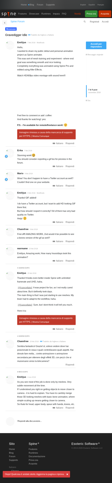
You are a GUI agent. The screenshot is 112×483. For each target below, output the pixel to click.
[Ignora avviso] (67, 474)
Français (101, 5)
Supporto (50, 5)
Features (22, 14)
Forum (40, 5)
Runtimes (46, 14)
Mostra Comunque (41, 136)
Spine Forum (18, 21)
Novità (77, 14)
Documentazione (37, 456)
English (83, 5)
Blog (11, 453)
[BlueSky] (106, 5)
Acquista (105, 14)
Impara (56, 14)
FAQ (64, 14)
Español (92, 5)
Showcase (34, 14)
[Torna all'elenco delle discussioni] (4, 22)
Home (24, 5)
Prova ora (91, 14)
